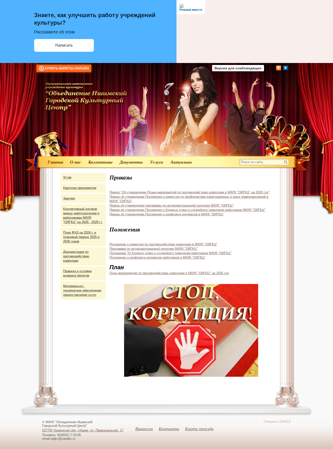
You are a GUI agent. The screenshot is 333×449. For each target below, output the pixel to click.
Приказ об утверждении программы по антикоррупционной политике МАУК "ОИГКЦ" (171, 205)
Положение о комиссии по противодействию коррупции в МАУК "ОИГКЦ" (163, 244)
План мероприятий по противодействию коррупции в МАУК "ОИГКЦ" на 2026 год (169, 273)
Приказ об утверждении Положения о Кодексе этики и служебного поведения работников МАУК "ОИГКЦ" (187, 210)
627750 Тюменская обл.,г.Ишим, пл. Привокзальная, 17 (82, 430)
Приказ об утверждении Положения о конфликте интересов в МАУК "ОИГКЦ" (166, 214)
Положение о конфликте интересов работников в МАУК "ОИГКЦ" (157, 257)
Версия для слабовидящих (238, 68)
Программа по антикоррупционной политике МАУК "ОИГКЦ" (153, 249)
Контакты (169, 428)
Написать (64, 45)
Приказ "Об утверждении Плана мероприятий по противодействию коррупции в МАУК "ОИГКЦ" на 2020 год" (189, 192)
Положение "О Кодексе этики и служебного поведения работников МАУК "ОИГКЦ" (170, 253)
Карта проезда (199, 428)
